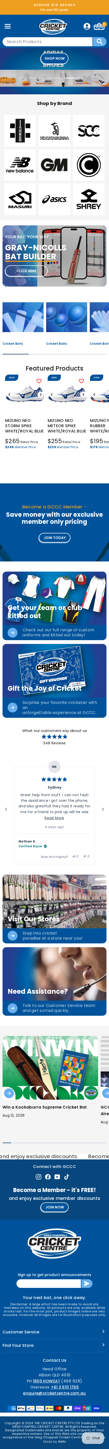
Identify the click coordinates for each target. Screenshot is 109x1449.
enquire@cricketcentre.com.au (54, 1393)
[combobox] (48, 41)
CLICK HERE (26, 270)
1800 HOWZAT (46, 1381)
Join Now (54, 1207)
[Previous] (10, 395)
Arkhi (62, 1441)
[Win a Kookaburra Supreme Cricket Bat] (50, 1068)
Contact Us (54, 1360)
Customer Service (21, 1332)
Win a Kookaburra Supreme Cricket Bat (45, 1107)
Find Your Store (18, 1345)
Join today (55, 537)
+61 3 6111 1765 (65, 1387)
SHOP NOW (55, 58)
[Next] (41, 395)
